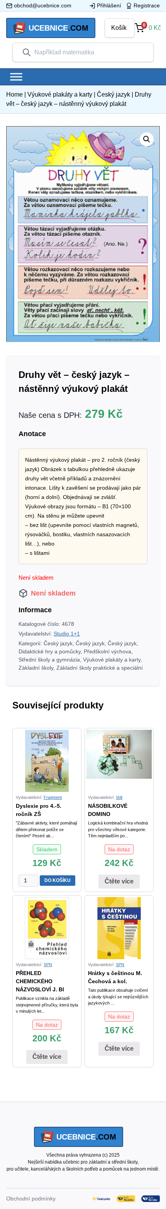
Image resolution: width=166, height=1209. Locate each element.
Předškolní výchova (107, 651)
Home (14, 94)
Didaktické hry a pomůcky (50, 651)
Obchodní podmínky (31, 1198)
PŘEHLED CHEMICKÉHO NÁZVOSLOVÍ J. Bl (40, 981)
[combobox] (89, 52)
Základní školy (36, 668)
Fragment (53, 797)
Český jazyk (113, 94)
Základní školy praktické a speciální (99, 668)
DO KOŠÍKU (57, 880)
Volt (119, 797)
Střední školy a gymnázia (49, 659)
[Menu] (16, 76)
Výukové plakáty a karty (59, 94)
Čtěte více (119, 881)
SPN (48, 964)
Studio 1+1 (67, 633)
